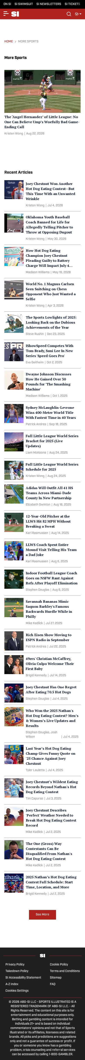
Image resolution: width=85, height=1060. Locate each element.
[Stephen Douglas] (37, 590)
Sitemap (55, 977)
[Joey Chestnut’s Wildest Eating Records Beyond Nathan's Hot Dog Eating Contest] (42, 790)
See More (42, 914)
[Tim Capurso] (34, 799)
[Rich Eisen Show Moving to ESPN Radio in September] (42, 641)
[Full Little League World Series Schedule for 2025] (42, 470)
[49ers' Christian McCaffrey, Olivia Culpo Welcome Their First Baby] (42, 667)
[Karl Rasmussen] (37, 533)
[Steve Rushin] (35, 334)
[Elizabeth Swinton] (38, 505)
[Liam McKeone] (36, 453)
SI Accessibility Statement (23, 977)
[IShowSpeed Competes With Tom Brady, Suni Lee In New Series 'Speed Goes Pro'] (42, 354)
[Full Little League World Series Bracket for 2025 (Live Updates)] (42, 444)
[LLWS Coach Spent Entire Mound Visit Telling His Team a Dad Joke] (42, 553)
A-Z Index (11, 984)
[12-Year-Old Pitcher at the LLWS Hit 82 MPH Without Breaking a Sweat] (42, 525)
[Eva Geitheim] (35, 363)
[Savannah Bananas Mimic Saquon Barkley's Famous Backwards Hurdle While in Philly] (42, 612)
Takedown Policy (16, 971)
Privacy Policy (14, 964)
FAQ (52, 984)
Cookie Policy (59, 964)
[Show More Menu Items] (6, 13)
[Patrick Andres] (36, 424)
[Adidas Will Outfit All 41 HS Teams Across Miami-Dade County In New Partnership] (42, 496)
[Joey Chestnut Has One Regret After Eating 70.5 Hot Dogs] (42, 693)
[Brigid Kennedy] (36, 675)
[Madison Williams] (37, 272)
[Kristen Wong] (13, 134)
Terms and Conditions (65, 971)
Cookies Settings (17, 991)
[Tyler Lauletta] (35, 770)
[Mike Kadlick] (34, 623)
